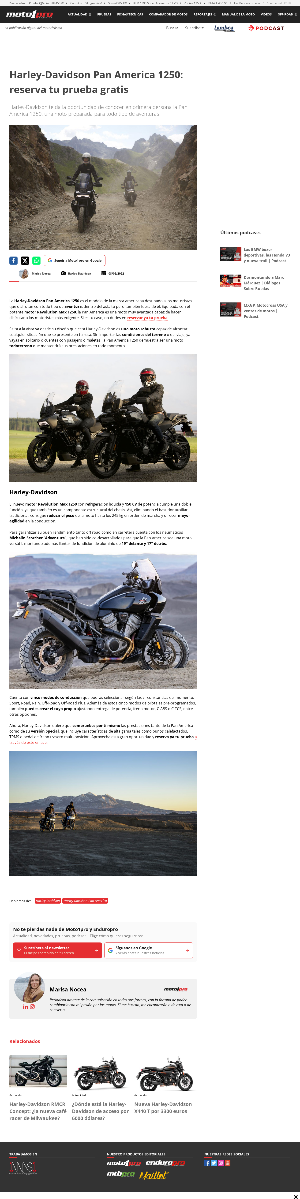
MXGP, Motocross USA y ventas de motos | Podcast (266, 311)
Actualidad (77, 14)
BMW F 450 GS (218, 3)
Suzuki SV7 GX (117, 3)
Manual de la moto (238, 14)
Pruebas (104, 14)
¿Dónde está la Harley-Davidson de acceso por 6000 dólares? (100, 1111)
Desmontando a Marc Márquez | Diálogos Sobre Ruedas (264, 283)
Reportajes (203, 14)
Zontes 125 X (193, 3)
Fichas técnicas (130, 14)
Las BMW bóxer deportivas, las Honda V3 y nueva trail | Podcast (267, 255)
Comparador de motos (168, 14)
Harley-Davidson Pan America (85, 900)
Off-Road (285, 14)
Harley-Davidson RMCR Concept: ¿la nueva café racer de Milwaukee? (38, 1111)
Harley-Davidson (48, 900)
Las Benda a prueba (247, 3)
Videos (266, 14)
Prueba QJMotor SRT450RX (46, 3)
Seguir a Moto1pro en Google (77, 260)
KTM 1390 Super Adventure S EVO (155, 3)
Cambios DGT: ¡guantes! (86, 3)
